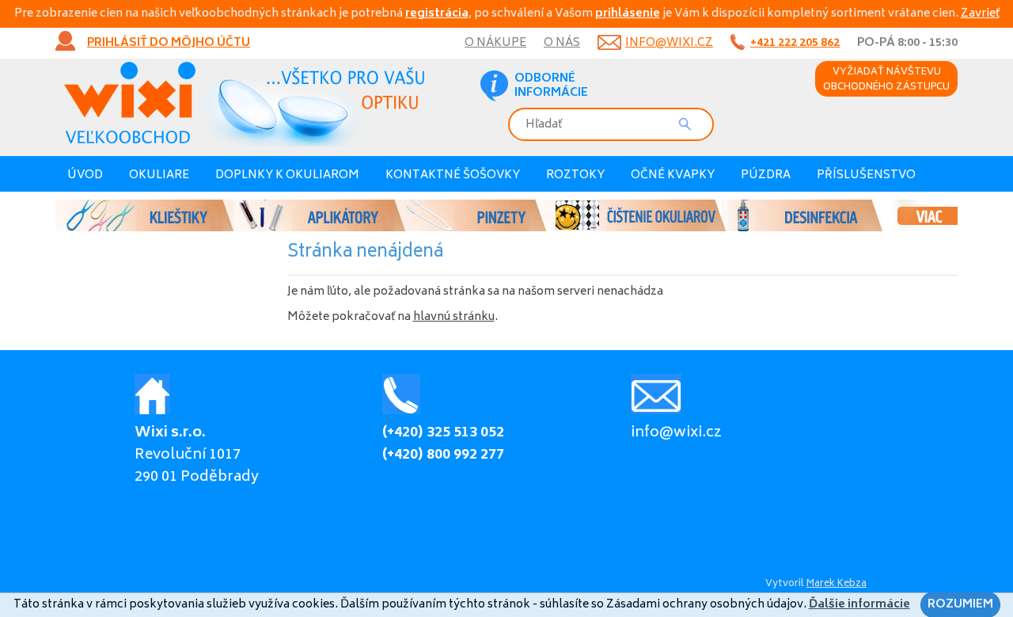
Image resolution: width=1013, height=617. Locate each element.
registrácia (437, 14)
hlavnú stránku (454, 317)
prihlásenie (627, 14)
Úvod (85, 175)
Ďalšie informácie (859, 605)
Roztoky (575, 175)
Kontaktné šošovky (452, 175)
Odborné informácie (551, 86)
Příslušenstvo (866, 175)
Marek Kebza (836, 584)
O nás (562, 43)
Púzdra (766, 175)
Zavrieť (980, 14)
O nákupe (495, 43)
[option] (506, 215)
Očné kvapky (673, 175)
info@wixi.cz (669, 43)
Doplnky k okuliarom (287, 175)
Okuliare (159, 175)
